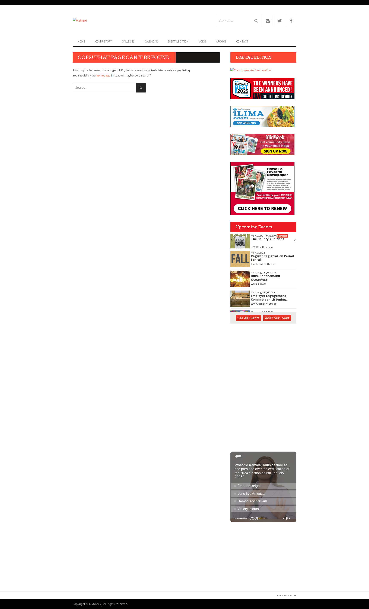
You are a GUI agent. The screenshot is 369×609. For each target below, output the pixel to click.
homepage (103, 75)
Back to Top (284, 595)
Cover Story (103, 41)
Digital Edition (178, 41)
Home (81, 41)
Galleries (128, 41)
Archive (221, 41)
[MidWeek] (128, 20)
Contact (242, 41)
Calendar (151, 41)
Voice (202, 41)
